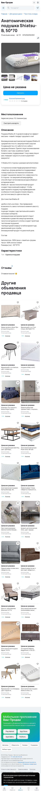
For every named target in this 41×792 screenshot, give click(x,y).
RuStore (23, 737)
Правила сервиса (23, 769)
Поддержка (34, 745)
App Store (23, 731)
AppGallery (10, 737)
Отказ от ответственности (8, 769)
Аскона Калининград (17, 98)
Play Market (10, 731)
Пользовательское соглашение (24, 772)
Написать (20, 93)
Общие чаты (15, 745)
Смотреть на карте (11, 123)
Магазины (5, 745)
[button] (36, 58)
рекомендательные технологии (27, 762)
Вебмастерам (6, 749)
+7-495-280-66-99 (16, 757)
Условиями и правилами (29, 764)
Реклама (24, 745)
